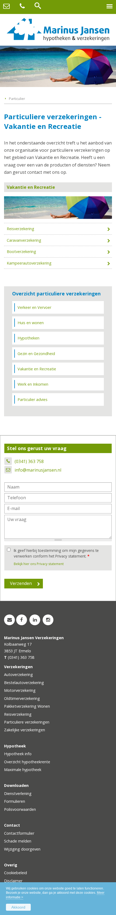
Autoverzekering (18, 674)
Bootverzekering (21, 251)
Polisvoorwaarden (20, 809)
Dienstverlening (18, 793)
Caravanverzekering (24, 240)
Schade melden (17, 841)
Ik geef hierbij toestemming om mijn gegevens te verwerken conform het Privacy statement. (56, 553)
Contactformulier (19, 833)
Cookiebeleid (15, 872)
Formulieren (14, 801)
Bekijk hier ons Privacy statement (39, 564)
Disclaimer (13, 880)
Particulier (17, 98)
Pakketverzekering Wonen (27, 706)
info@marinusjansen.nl (38, 470)
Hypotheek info (18, 753)
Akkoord (18, 907)
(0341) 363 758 (29, 461)
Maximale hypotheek (22, 769)
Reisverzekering (20, 228)
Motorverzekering (20, 690)
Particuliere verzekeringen (26, 722)
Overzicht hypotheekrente (27, 761)
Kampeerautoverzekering (29, 263)
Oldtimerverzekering (22, 698)
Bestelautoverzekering (24, 682)
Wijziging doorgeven (22, 849)
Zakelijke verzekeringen (24, 729)
